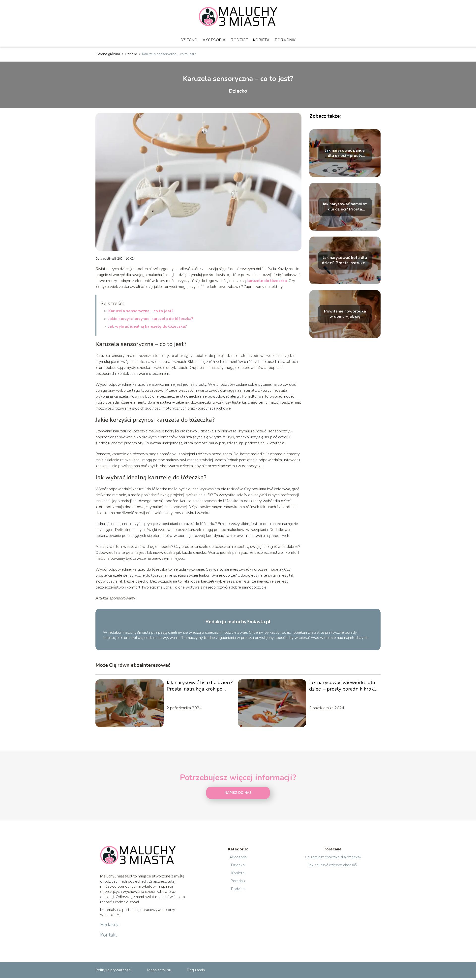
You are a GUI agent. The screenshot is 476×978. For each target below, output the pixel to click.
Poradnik (285, 40)
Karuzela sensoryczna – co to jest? (141, 311)
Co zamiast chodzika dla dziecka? (333, 857)
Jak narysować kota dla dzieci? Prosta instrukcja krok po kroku (345, 260)
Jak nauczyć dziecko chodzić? (333, 865)
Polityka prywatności (113, 970)
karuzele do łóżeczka (267, 280)
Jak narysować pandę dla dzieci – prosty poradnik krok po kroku (345, 153)
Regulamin (196, 970)
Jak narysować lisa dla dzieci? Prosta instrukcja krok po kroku (200, 685)
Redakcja (110, 924)
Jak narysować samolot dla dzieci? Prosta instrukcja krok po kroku (345, 207)
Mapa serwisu (159, 970)
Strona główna (109, 54)
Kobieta (261, 40)
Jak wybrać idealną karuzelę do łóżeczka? (147, 326)
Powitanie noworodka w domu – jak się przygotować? (345, 314)
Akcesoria (214, 40)
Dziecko (189, 40)
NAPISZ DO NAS (238, 793)
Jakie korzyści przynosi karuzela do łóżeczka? (150, 318)
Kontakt (108, 935)
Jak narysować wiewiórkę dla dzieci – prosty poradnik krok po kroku (342, 685)
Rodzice (239, 40)
